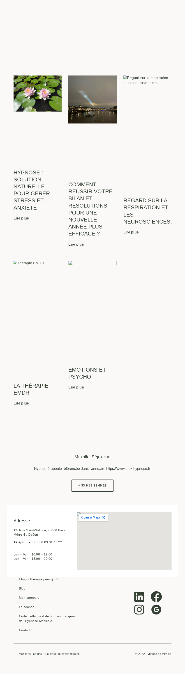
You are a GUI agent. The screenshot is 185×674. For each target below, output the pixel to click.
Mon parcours (29, 597)
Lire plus (21, 218)
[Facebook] (156, 596)
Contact (24, 630)
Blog (22, 588)
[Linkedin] (139, 596)
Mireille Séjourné (92, 456)
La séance (26, 607)
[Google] (156, 609)
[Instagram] (139, 609)
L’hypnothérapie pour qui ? (38, 579)
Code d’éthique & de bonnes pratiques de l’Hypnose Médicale (47, 618)
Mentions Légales (30, 654)
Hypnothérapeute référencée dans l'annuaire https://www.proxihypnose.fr (92, 469)
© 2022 (140, 654)
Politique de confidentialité (62, 654)
